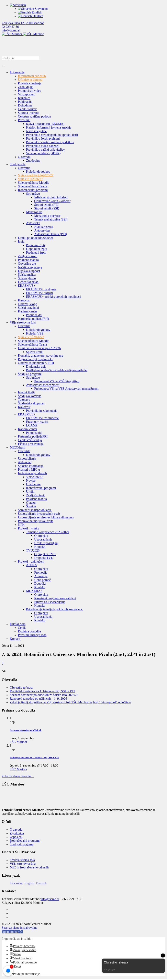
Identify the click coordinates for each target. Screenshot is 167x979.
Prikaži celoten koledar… (18, 776)
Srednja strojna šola (22, 860)
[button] (12, 931)
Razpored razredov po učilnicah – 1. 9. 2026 (38, 698)
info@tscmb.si (11, 30)
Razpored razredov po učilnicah (25, 730)
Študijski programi (21, 844)
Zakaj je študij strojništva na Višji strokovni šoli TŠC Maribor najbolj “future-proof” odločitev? (70, 702)
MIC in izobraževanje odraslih (29, 867)
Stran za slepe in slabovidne (19, 927)
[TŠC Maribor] (23, 34)
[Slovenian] (18, 5)
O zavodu (16, 829)
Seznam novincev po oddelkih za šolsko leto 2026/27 (44, 695)
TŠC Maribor (18, 742)
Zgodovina (17, 833)
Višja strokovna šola (23, 863)
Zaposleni (16, 837)
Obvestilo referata (21, 687)
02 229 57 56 (10, 26)
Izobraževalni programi (25, 840)
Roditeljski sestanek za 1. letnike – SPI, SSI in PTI (42, 691)
